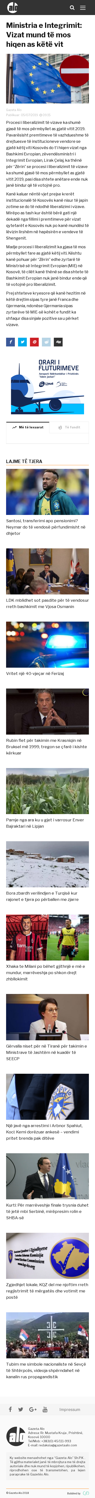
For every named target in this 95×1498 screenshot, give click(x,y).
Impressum (69, 1409)
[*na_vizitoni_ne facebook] (10, 1409)
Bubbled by (73, 1493)
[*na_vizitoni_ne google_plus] (33, 1409)
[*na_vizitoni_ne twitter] (20, 1409)
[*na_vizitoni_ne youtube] (45, 1409)
